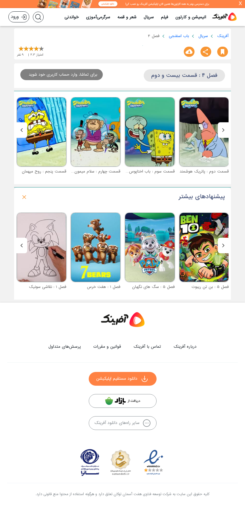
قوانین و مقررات (107, 347)
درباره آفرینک (185, 347)
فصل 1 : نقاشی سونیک (47, 287)
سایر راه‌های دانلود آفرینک (117, 423)
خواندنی (72, 17)
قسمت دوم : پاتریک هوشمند (204, 171)
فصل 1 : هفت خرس (103, 287)
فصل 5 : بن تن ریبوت (210, 287)
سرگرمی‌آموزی (98, 17)
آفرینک (223, 36)
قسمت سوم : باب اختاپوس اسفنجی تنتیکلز (139, 171)
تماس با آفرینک (147, 347)
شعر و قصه (127, 17)
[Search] (38, 17)
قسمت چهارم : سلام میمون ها (94, 171)
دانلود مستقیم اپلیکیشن (116, 379)
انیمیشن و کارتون (190, 17)
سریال (149, 17)
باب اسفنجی (179, 36)
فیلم (164, 17)
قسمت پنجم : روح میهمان (44, 171)
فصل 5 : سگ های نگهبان (153, 287)
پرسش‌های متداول (64, 347)
